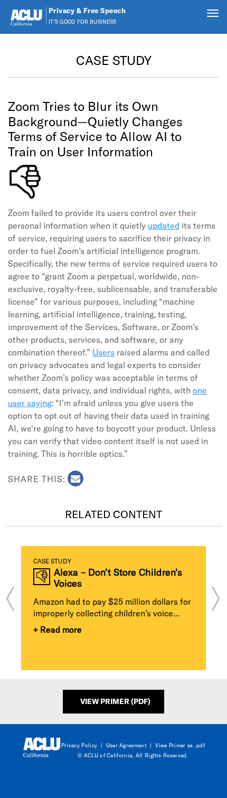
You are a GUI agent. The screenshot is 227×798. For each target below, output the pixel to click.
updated (163, 225)
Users (103, 352)
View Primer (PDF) (115, 701)
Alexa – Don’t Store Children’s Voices (118, 577)
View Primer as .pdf (180, 745)
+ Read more (57, 629)
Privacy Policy (79, 745)
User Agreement (126, 745)
